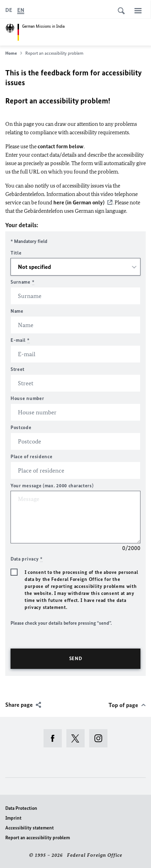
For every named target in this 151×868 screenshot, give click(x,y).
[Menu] (138, 10)
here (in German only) (79, 202)
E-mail (20, 340)
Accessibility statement (29, 828)
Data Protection (21, 808)
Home (11, 53)
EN (20, 10)
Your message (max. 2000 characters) (52, 486)
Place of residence (32, 457)
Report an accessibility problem (37, 838)
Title (16, 253)
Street (18, 369)
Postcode (21, 427)
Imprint (13, 818)
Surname (22, 282)
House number (27, 398)
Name (17, 311)
